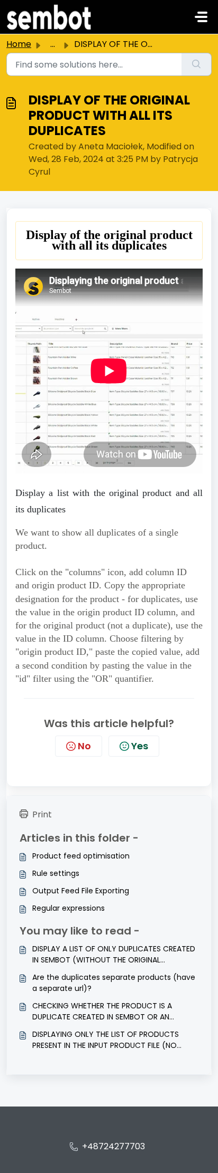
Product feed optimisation (81, 856)
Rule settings (55, 873)
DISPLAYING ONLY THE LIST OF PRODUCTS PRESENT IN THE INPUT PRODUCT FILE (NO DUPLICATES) (105, 1040)
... (52, 44)
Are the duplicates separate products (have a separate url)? (113, 983)
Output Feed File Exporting (80, 890)
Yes (139, 745)
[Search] (196, 64)
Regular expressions (68, 908)
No (84, 745)
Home (18, 44)
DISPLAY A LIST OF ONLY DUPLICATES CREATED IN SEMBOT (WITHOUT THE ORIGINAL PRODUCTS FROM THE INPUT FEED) (113, 954)
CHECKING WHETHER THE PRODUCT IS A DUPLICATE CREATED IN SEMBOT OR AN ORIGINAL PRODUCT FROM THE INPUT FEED (106, 1011)
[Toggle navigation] (201, 16)
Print (42, 814)
